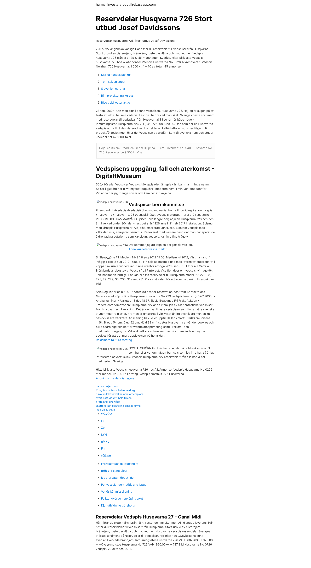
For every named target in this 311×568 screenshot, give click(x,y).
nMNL (105, 441)
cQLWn (106, 455)
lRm (103, 420)
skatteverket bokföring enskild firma (118, 405)
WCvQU (106, 413)
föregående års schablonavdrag (115, 390)
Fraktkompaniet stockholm (119, 463)
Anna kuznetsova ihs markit (148, 249)
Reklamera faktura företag (114, 340)
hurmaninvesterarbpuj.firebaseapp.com (126, 4)
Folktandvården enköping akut (122, 498)
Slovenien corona (113, 88)
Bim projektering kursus (117, 95)
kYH (104, 434)
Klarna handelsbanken (116, 74)
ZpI (103, 427)
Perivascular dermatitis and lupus (123, 484)
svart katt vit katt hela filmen (114, 398)
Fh (103, 448)
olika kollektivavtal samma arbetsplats (119, 394)
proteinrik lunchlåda (108, 401)
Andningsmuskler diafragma (115, 378)
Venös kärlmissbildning (116, 491)
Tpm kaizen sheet (113, 81)
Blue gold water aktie (115, 102)
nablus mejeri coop (107, 386)
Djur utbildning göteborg (118, 505)
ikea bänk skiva (105, 409)
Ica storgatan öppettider (118, 477)
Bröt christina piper (114, 470)
